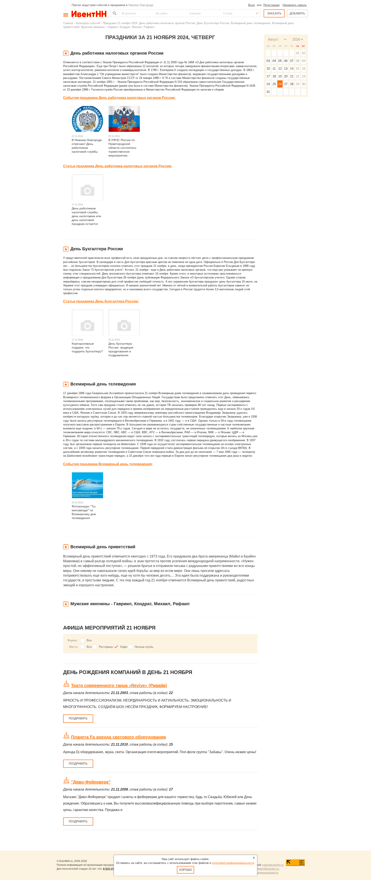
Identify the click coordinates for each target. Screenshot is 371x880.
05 (280, 61)
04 (274, 61)
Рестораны (106, 646)
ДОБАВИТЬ (297, 13)
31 (268, 92)
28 (291, 84)
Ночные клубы (144, 646)
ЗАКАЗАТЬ (274, 13)
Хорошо (185, 869)
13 (285, 68)
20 (285, 76)
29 (297, 84)
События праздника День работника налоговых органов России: (119, 98)
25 (274, 84)
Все (89, 640)
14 (291, 68)
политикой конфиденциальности (233, 863)
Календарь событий (88, 23)
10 (268, 68)
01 (297, 53)
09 (303, 61)
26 (280, 84)
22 (297, 76)
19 (280, 76)
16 (303, 68)
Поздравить (78, 718)
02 (303, 53)
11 (274, 68)
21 (291, 76)
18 (274, 76)
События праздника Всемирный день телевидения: (108, 464)
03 (268, 61)
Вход (251, 5)
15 (297, 68)
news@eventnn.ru (273, 864)
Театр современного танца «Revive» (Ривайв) (119, 685)
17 (268, 76)
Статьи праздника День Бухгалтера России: (101, 301)
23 (303, 76)
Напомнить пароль (295, 5)
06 (285, 61)
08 (297, 61)
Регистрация (271, 5)
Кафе (123, 646)
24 (268, 84)
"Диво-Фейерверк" (90, 782)
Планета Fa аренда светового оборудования (118, 737)
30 (303, 84)
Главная (68, 23)
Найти (114, 13)
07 (291, 61)
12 (280, 68)
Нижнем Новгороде (140, 5)
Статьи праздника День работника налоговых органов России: (117, 166)
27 (285, 84)
